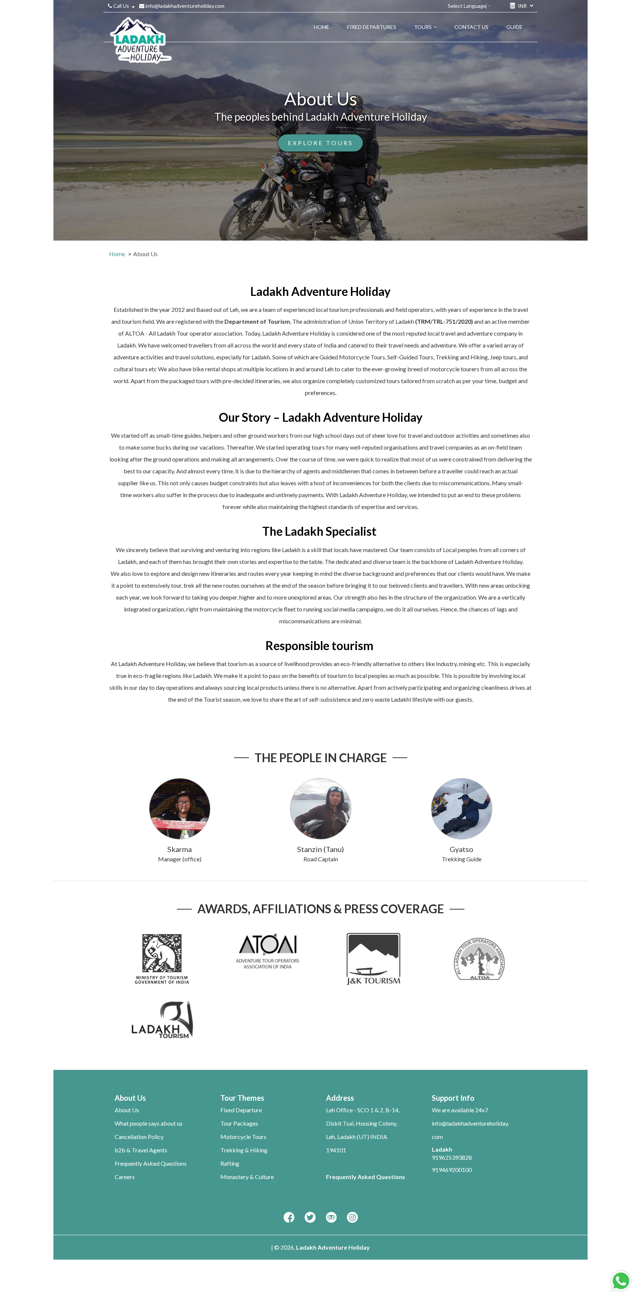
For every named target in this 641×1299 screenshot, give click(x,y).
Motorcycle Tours (243, 1136)
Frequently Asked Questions (151, 1163)
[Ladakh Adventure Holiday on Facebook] (289, 1218)
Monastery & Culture (247, 1176)
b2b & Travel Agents (141, 1149)
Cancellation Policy (139, 1136)
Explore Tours (320, 142)
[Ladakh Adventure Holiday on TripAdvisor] (331, 1218)
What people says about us (149, 1123)
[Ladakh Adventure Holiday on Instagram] (352, 1218)
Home (117, 253)
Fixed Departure (241, 1109)
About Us (127, 1109)
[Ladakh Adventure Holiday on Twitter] (310, 1218)
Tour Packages (239, 1123)
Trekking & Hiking (243, 1149)
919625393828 (452, 1157)
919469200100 (452, 1169)
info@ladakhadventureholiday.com (184, 6)
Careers (125, 1176)
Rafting (229, 1163)
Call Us (121, 6)
